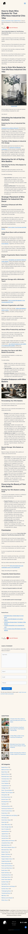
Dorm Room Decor (5, 797)
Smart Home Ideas (5, 879)
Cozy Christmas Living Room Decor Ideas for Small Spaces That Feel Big (17, 729)
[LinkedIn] (24, 922)
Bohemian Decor (5, 776)
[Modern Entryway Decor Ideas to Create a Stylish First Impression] (5, 756)
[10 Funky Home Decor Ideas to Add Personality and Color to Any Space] (5, 722)
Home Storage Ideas (6, 827)
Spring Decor (4, 884)
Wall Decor (4, 895)
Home (2, 20)
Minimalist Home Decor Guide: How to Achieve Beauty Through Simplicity (18, 746)
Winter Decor (4, 900)
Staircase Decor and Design (8, 886)
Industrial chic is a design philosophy (10, 128)
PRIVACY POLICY (14, 923)
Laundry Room (4, 838)
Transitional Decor (5, 893)
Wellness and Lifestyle (6, 897)
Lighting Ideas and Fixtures (7, 840)
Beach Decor (4, 772)
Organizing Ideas (5, 861)
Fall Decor (3, 804)
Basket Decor (18, 20)
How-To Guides (5, 829)
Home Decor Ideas (9, 20)
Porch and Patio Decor (6, 868)
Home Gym (4, 822)
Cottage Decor (4, 788)
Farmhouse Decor (5, 806)
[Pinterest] (20, 922)
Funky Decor (4, 813)
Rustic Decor (4, 870)
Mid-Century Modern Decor (8, 847)
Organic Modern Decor (6, 859)
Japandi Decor (4, 833)
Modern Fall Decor (5, 854)
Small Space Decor (6, 877)
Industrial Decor (5, 831)
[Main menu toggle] (25, 3)
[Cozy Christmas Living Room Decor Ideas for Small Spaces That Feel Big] (5, 730)
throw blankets (4, 243)
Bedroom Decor (5, 774)
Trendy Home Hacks (17, 929)
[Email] (26, 922)
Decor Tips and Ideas (6, 790)
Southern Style (5, 881)
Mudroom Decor (5, 856)
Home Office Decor (6, 824)
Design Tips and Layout (7, 792)
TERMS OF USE (14, 921)
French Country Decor (6, 810)
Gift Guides (4, 817)
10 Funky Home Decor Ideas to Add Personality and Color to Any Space (18, 720)
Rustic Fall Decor (5, 872)
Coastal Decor (4, 781)
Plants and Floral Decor (7, 865)
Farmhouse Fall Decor (6, 808)
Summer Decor (5, 888)
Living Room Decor (6, 843)
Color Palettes (4, 783)
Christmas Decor (5, 778)
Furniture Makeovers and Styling (9, 815)
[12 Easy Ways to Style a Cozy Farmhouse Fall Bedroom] (5, 739)
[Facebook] (22, 922)
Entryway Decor (5, 801)
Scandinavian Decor (6, 875)
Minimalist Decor (5, 849)
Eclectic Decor (4, 799)
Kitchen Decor (4, 836)
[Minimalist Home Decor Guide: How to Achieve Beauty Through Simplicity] (5, 747)
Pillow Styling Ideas (6, 863)
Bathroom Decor (5, 769)
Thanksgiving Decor (6, 891)
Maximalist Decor (5, 845)
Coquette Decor (5, 785)
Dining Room (4, 794)
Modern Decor (4, 852)
